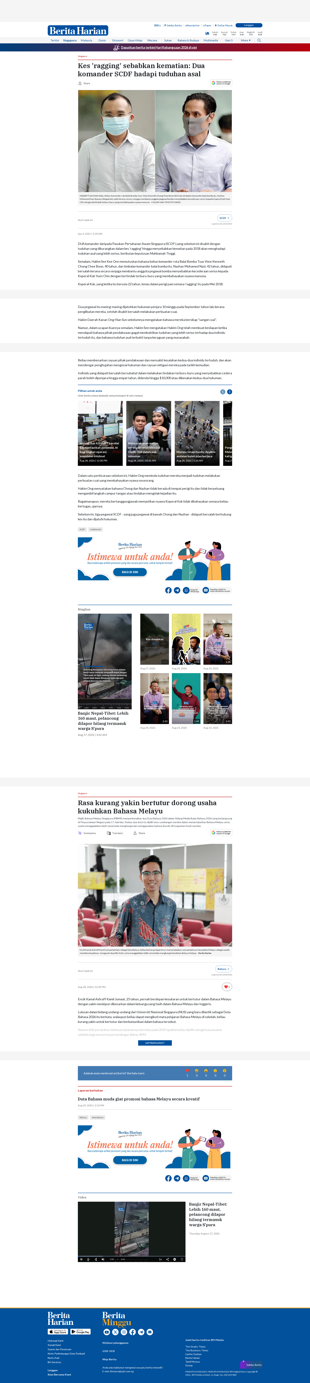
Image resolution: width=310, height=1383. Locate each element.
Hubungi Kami (55, 1340)
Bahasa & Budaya (188, 40)
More (244, 40)
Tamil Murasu (192, 1361)
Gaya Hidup (135, 40)
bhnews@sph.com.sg (122, 1371)
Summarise (90, 833)
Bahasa (83, 1117)
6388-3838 (108, 1351)
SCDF (82, 529)
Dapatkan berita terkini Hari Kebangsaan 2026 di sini (159, 47)
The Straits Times (195, 1346)
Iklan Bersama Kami (59, 1374)
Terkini (54, 40)
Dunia (102, 40)
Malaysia (86, 40)
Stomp (189, 1365)
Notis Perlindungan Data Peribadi (66, 1353)
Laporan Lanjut (155, 1043)
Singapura (70, 40)
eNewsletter (192, 25)
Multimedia (211, 40)
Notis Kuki (53, 1357)
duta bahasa (97, 1117)
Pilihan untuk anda (90, 390)
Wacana (152, 40)
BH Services (54, 1362)
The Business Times (196, 1350)
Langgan (249, 25)
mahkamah (95, 529)
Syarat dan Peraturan (59, 1349)
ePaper (207, 25)
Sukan (168, 40)
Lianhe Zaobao (193, 1354)
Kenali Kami (54, 1344)
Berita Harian (192, 1357)
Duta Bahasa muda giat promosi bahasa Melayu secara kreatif (139, 1099)
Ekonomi (117, 40)
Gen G (229, 40)
